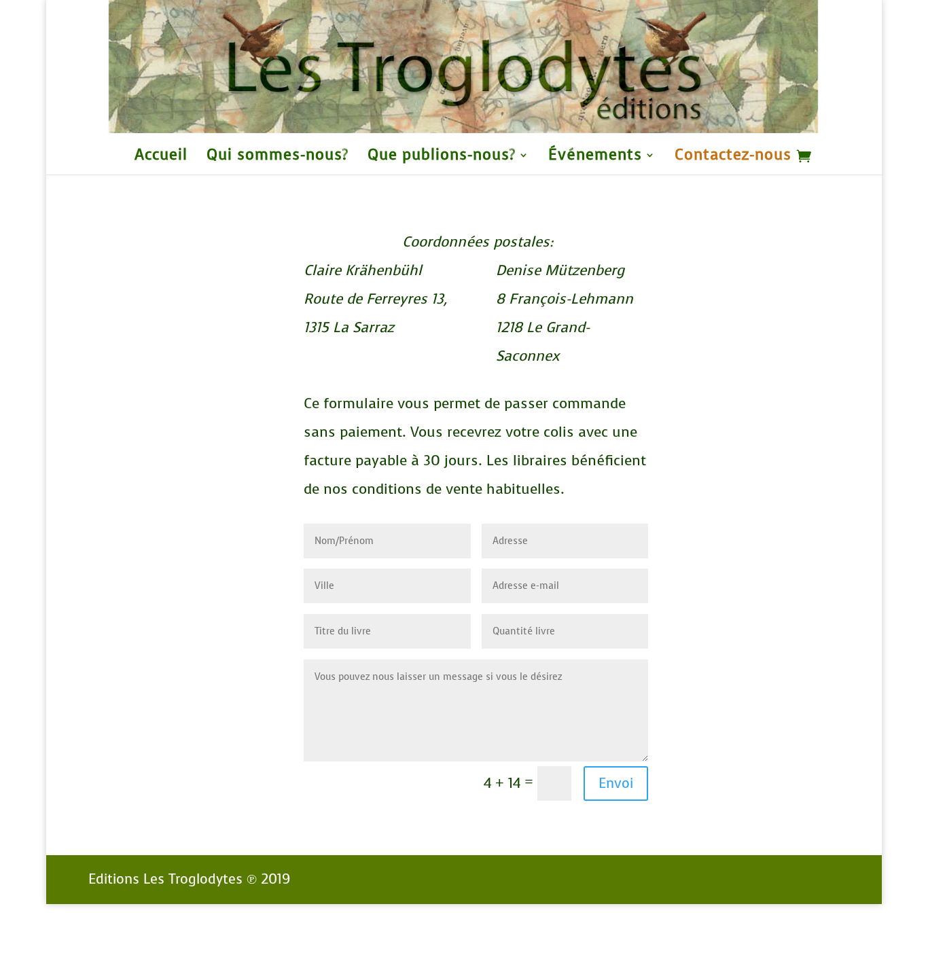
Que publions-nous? (442, 157)
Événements (595, 157)
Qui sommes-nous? (278, 157)
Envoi (616, 783)
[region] (463, 66)
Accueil (161, 157)
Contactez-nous (733, 157)
